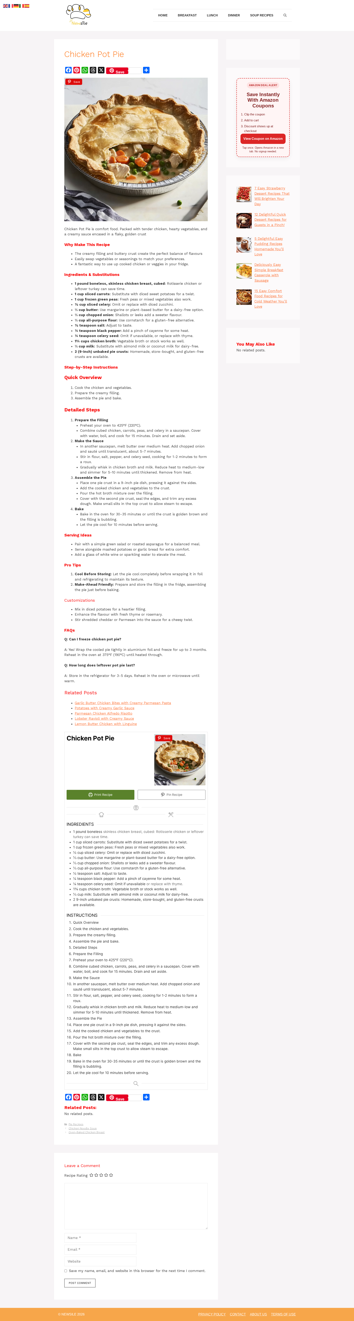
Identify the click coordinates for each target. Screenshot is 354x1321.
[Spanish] (27, 5)
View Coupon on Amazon (263, 138)
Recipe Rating (76, 1175)
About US (258, 1314)
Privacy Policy (212, 1314)
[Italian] (21, 5)
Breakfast (187, 15)
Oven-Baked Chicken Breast (87, 1132)
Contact (238, 1314)
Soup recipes (261, 15)
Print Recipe (102, 795)
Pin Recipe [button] (174, 795)
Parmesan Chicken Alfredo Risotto (103, 713)
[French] (11, 5)
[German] (16, 5)
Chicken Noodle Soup (83, 1128)
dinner (234, 15)
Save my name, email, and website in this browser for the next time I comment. (137, 1271)
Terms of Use (283, 1314)
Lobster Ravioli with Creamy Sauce (104, 718)
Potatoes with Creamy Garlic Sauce (104, 708)
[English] (5, 5)
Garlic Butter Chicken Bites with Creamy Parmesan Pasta (123, 703)
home (163, 15)
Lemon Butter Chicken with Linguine (106, 724)
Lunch (212, 15)
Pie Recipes (76, 1124)
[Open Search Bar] (285, 15)
